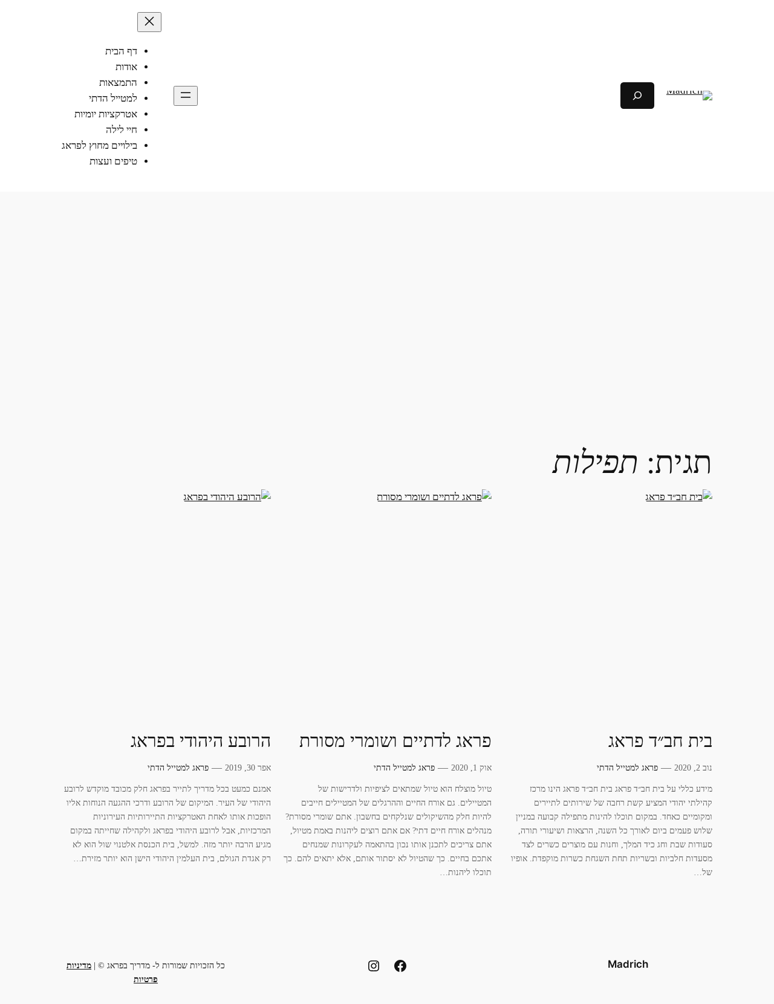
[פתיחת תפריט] (186, 96)
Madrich (628, 964)
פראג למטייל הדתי (627, 767)
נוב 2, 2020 (693, 767)
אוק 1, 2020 (471, 767)
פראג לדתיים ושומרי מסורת (395, 741)
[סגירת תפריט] (149, 22)
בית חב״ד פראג (660, 741)
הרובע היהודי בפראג (201, 741)
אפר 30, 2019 (248, 767)
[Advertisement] (387, 288)
